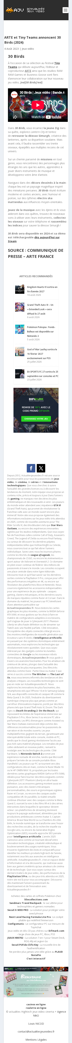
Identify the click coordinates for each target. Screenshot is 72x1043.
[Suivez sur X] (41, 468)
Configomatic (16, 923)
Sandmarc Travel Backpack (25, 903)
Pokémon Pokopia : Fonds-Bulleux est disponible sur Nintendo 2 (41, 332)
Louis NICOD (36, 1023)
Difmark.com (56, 930)
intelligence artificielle (27, 836)
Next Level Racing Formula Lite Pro (30, 917)
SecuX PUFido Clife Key (25, 944)
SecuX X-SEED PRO (17, 910)
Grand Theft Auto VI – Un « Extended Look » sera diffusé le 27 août (40, 309)
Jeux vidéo (28, 48)
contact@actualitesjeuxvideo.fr (36, 1031)
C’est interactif (36, 958)
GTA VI (57, 505)
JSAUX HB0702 (15, 937)
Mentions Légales (36, 1039)
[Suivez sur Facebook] (31, 468)
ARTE (28, 71)
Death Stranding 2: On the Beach (35, 710)
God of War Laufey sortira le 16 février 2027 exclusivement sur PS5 (42, 354)
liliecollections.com (36, 899)
